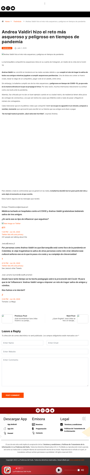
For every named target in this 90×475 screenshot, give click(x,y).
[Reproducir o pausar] (59, 470)
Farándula (17, 21)
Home (7, 21)
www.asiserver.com (77, 460)
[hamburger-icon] (72, 14)
